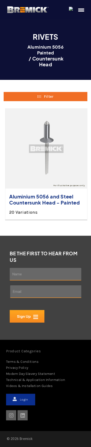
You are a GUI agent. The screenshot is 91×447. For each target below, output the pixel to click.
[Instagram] (11, 415)
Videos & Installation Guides (29, 386)
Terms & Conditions (22, 362)
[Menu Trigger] (81, 10)
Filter (49, 96)
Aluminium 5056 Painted (45, 49)
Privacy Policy (17, 368)
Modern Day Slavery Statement (30, 374)
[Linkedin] (22, 415)
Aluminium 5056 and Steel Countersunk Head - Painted (44, 199)
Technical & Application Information (35, 380)
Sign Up (25, 328)
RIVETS (45, 36)
